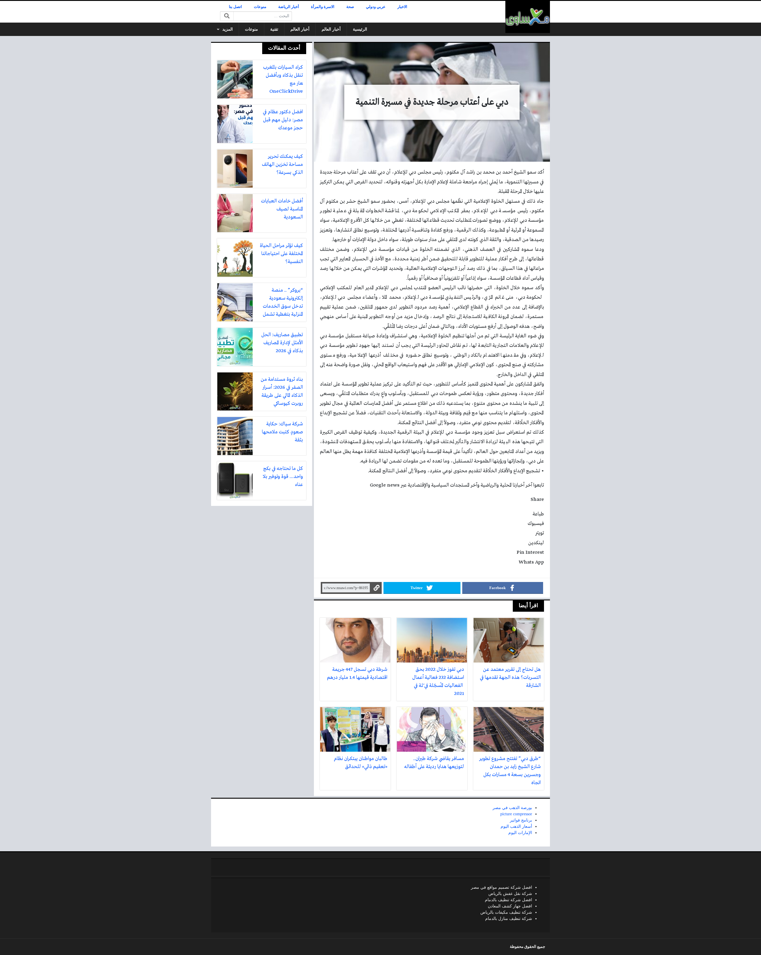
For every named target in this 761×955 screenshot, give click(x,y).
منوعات (260, 7)
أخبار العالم (331, 29)
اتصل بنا (235, 7)
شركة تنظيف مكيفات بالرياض (506, 912)
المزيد (227, 29)
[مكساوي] (527, 17)
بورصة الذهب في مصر (512, 807)
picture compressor (516, 814)
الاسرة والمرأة (322, 7)
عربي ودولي (376, 7)
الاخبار (402, 7)
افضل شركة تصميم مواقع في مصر (501, 887)
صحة (350, 7)
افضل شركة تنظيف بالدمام (508, 900)
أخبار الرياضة (288, 7)
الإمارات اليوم (520, 832)
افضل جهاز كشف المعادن (510, 906)
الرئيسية (360, 29)
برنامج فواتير (521, 820)
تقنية (274, 29)
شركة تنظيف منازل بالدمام (508, 918)
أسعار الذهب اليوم (516, 826)
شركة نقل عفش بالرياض (510, 893)
